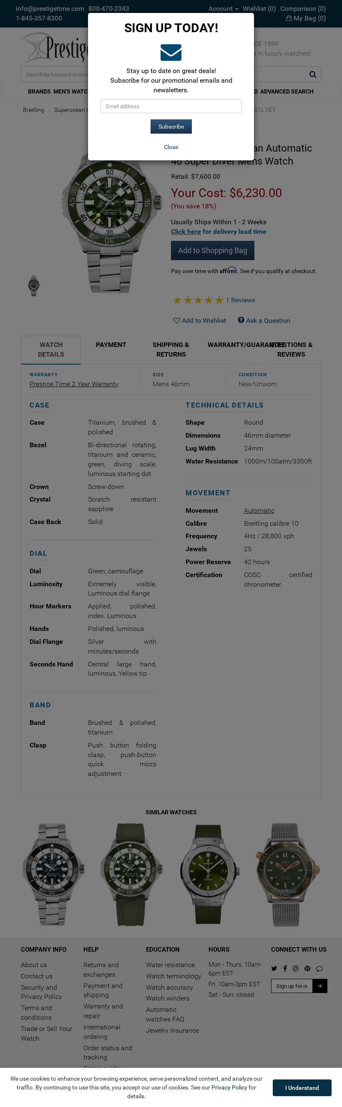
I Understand (302, 1087)
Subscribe (171, 126)
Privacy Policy (229, 1087)
